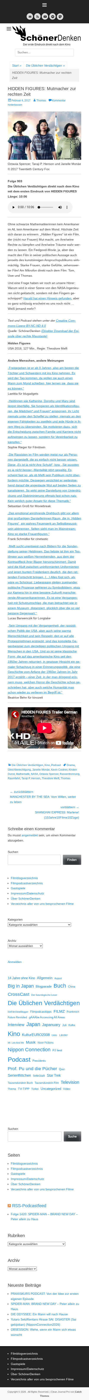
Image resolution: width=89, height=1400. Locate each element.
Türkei (35, 1088)
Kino (47, 765)
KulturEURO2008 (36, 1035)
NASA (34, 774)
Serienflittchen (19, 1075)
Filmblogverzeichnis (24, 878)
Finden (72, 859)
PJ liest (57, 1050)
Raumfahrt (14, 778)
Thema (12, 1088)
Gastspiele (18, 888)
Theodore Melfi (50, 778)
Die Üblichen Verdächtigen (45, 65)
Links (54, 1035)
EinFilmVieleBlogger (18, 1011)
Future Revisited (17, 1017)
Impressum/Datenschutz (27, 893)
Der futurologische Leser (44, 995)
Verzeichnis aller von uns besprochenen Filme (42, 903)
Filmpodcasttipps (41, 1011)
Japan (33, 1024)
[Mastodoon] (60, 19)
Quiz (62, 1069)
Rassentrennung (69, 774)
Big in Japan (21, 986)
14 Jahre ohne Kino (21, 978)
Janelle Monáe (41, 769)
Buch (60, 986)
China (71, 986)
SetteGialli (39, 1075)
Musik (31, 1042)
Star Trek (54, 1075)
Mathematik (23, 774)
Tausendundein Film (47, 1082)
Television (70, 1082)
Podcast (56, 765)
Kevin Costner (59, 769)
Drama (71, 765)
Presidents (39, 1060)
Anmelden (15, 962)
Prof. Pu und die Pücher (32, 1068)
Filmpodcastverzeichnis (27, 883)
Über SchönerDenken (25, 898)
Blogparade (44, 986)
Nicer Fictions (46, 1042)
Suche (72, 1136)
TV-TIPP (23, 1088)
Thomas (41, 100)
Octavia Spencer (49, 774)
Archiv (12, 940)
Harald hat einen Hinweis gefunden (47, 298)
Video (66, 1088)
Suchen (13, 852)
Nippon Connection (29, 1049)
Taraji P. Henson (30, 778)
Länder (63, 1035)
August (58, 978)
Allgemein (44, 978)
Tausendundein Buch (20, 1082)
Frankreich (73, 1011)
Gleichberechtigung (19, 769)
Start (16, 65)
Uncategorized (51, 1088)
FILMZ (59, 1011)
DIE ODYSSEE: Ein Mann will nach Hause (39, 1314)
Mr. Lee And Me (16, 1042)
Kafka (71, 1025)
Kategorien (15, 919)
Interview (16, 1024)
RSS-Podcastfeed (29, 1205)
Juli (64, 1025)
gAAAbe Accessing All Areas (47, 1017)
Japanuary (51, 1025)
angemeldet (30, 835)
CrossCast (18, 994)
